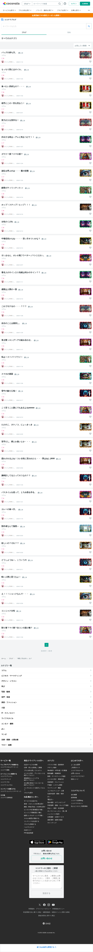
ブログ (11, 658)
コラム (3, 55)
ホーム (3, 658)
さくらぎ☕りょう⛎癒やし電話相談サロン (9, 62)
